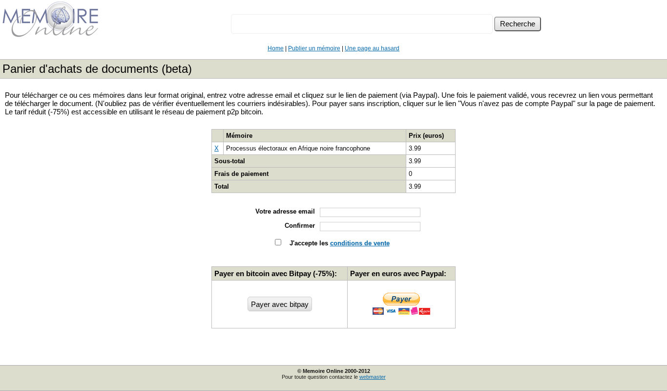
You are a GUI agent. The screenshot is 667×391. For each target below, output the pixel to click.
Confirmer (300, 225)
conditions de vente (360, 243)
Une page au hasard (372, 48)
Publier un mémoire (314, 48)
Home (276, 48)
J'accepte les (339, 243)
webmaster (372, 377)
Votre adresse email (285, 211)
